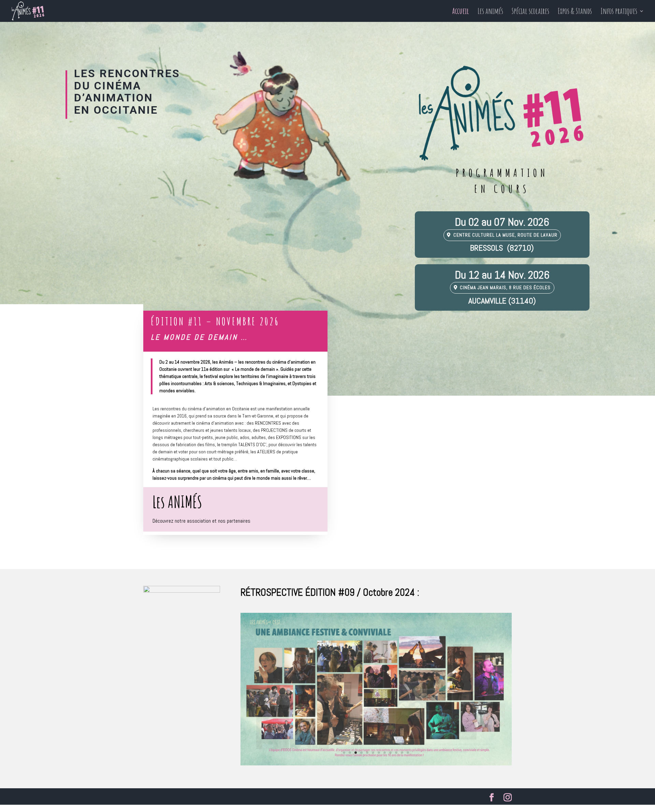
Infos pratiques (618, 12)
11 (402, 752)
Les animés (490, 12)
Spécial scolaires (530, 12)
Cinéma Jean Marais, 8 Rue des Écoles (505, 287)
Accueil (460, 12)
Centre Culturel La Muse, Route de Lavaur (505, 235)
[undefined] (376, 764)
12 (408, 752)
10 (396, 752)
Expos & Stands (575, 12)
